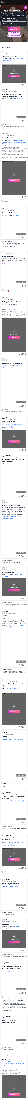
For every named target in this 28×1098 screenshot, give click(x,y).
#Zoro (15, 926)
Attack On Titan (11, 262)
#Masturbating (20, 1062)
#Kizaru (17, 886)
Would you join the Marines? (12, 884)
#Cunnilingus (11, 576)
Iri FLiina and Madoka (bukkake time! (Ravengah (13, 460)
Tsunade (10, 62)
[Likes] (25, 84)
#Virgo (16, 842)
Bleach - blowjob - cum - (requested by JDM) (10, 1021)
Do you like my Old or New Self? (13, 363)
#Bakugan (14, 424)
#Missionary (5, 426)
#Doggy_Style (22, 142)
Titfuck (4, 737)
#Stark (15, 574)
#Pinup (15, 688)
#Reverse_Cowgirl (10, 627)
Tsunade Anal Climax (9, 56)
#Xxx (13, 739)
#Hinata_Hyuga (19, 215)
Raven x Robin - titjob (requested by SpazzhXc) (13, 797)
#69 (18, 926)
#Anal (14, 1062)
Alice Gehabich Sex (8, 422)
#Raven (12, 801)
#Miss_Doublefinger (7, 928)
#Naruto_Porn (19, 739)
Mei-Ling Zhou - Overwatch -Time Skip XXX (13, 685)
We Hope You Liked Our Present (13, 302)
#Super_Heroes (6, 801)
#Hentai (4, 739)
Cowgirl (4, 616)
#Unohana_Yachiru (7, 367)
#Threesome (14, 142)
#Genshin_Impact (13, 1063)
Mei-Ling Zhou (11, 690)
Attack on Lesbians (8, 256)
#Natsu (4, 844)
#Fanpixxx (18, 304)
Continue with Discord (15, 35)
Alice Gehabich (11, 427)
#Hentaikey (5, 60)
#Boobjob (9, 741)
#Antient (4, 1065)
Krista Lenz (18, 262)
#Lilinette (19, 574)
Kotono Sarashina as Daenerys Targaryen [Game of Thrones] (12, 95)
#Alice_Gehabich (6, 424)
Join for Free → (14, 29)
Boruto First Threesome (10, 138)
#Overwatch (10, 688)
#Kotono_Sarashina (20, 98)
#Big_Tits (19, 424)
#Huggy (17, 516)
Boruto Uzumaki (22, 143)
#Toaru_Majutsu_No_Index (9, 308)
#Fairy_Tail (15, 846)
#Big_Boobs (5, 1063)
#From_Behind (11, 516)
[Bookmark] (22, 84)
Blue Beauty (6, 924)
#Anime (9, 846)
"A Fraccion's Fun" (8, 572)
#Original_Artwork (11, 844)
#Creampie (17, 426)
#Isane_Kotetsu (21, 366)
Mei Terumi (10, 143)
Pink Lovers (6, 840)
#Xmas (13, 306)
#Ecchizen (4, 846)
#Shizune (4, 741)
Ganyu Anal (6, 1059)
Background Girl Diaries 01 (11, 505)
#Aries (3, 627)
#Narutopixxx (20, 58)
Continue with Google (15, 32)
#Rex (9, 60)
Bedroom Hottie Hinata (10, 213)
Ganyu (9, 1067)
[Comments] (19, 84)
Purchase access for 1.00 (14, 76)
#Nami (3, 886)
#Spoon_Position (10, 886)
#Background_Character (8, 518)
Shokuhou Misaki (12, 309)
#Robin (17, 801)
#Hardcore (9, 739)
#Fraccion (4, 576)
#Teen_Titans (22, 801)
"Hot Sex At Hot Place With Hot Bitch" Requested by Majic (13, 967)
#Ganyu (10, 1062)
